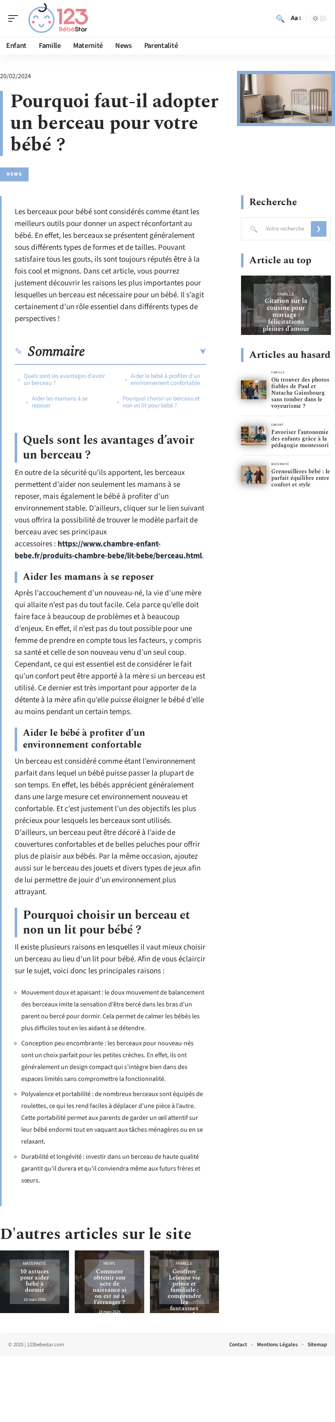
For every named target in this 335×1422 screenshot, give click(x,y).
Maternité (34, 1263)
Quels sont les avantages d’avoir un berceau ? (64, 379)
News (14, 174)
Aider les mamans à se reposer (59, 402)
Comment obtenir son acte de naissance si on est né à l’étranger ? (110, 1287)
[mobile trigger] (15, 18)
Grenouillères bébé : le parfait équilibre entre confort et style (300, 478)
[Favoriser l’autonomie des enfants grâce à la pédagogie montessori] (253, 435)
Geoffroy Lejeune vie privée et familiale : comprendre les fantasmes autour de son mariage (184, 1296)
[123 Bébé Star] (59, 18)
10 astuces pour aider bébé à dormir (34, 1281)
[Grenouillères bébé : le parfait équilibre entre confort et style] (253, 475)
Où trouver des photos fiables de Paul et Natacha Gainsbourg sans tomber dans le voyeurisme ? (300, 392)
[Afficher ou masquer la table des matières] (145, 352)
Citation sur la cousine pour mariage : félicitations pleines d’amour (286, 315)
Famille (184, 1263)
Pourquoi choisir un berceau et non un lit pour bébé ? (161, 402)
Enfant (277, 425)
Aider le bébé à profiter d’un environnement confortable (165, 379)
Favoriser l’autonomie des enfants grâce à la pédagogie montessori (300, 439)
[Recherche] (280, 18)
